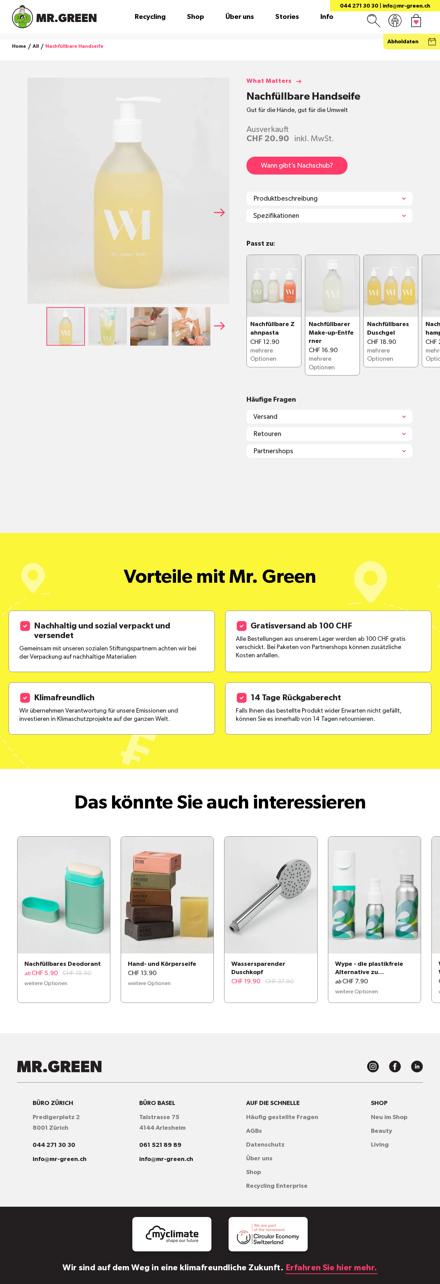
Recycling (150, 16)
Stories (287, 16)
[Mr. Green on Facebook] (395, 1066)
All (36, 46)
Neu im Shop (389, 1117)
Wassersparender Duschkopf (258, 968)
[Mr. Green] (54, 16)
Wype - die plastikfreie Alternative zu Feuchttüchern (369, 969)
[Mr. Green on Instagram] (373, 1066)
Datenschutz (265, 1145)
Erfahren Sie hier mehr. (331, 1268)
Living (380, 1145)
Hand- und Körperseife (162, 964)
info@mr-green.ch (406, 6)
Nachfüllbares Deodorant (62, 964)
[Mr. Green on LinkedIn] (417, 1066)
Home (19, 46)
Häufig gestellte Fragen (282, 1117)
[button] (221, 212)
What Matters (269, 81)
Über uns (240, 16)
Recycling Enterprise (277, 1186)
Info (326, 16)
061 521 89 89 (160, 1145)
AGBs (254, 1131)
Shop (195, 16)
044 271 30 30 (359, 6)
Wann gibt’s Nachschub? (297, 165)
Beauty (381, 1131)
